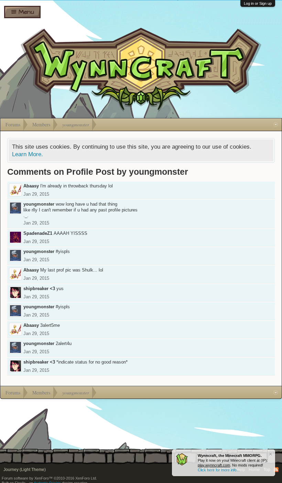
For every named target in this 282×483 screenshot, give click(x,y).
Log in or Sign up (258, 3)
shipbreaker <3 (39, 288)
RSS (276, 469)
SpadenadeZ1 (37, 233)
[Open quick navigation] (275, 124)
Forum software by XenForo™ (49, 478)
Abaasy (31, 185)
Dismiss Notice (270, 454)
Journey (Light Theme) (24, 469)
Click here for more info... (219, 470)
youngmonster (38, 204)
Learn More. (27, 154)
